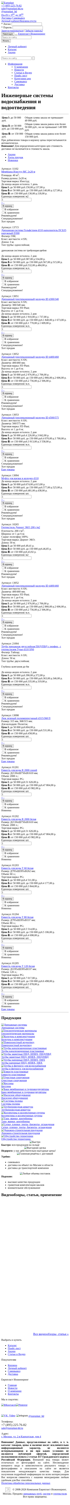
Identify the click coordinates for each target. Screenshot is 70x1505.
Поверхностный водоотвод (16, 1045)
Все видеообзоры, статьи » (51, 1334)
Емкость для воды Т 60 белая (17, 868)
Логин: (6, 24)
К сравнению (12, 212)
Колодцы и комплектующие (16, 1039)
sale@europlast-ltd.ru (12, 8)
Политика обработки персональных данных (25, 1483)
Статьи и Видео (23, 72)
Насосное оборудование (14, 1098)
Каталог (12, 49)
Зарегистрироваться (12, 30)
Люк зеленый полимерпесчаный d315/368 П (25, 718)
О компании (21, 66)
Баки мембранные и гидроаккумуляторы (23, 1092)
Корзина (12, 1365)
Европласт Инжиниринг (31, 33)
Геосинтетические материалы (17, 1033)
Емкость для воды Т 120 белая (18, 966)
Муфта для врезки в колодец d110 (20, 478)
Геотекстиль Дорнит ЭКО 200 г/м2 (20, 527)
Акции (11, 52)
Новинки (13, 160)
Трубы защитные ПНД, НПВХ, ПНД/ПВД (25, 1057)
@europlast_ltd (9, 11)
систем (46, 1493)
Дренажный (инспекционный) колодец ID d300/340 (30, 299)
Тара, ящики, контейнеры (15, 1121)
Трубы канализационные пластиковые (22, 1051)
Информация (15, 64)
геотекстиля (60, 1493)
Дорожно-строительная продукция (20, 1133)
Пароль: (6, 27)
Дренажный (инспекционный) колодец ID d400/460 (30, 356)
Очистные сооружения (14, 1080)
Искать (6, 41)
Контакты (13, 87)
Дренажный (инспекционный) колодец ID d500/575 (30, 417)
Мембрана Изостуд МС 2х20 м (18, 171)
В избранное (12, 209)
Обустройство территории (16, 1139)
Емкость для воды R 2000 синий (19, 770)
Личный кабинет (17, 46)
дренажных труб (32, 1493)
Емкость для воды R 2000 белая (18, 819)
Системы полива (10, 1103)
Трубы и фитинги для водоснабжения (22, 1068)
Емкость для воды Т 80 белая (17, 917)
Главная (12, 1385)
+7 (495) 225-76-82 (11, 5)
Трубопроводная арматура (15, 1109)
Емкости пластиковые (13, 1074)
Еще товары (8, 469)
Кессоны (6, 1086)
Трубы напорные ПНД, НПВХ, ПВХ (21, 1062)
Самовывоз (20, 81)
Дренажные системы (12, 1027)
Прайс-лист (20, 75)
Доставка (19, 84)
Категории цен (22, 78)
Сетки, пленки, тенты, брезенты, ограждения (26, 1127)
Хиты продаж (15, 157)
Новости (19, 69)
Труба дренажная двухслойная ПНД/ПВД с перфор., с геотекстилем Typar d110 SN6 (31, 648)
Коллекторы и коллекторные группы (21, 1115)
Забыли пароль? (34, 30)
